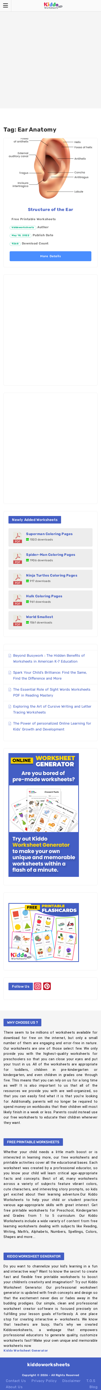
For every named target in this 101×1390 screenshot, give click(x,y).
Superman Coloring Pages (49, 534)
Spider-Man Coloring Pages (50, 555)
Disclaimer (71, 1381)
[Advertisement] (50, 54)
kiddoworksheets (23, 227)
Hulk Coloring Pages (44, 596)
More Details (50, 256)
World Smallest (39, 617)
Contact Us (16, 1381)
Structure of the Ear (50, 209)
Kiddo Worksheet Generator (26, 1350)
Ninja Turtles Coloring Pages (51, 575)
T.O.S (90, 1381)
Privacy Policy (44, 1381)
